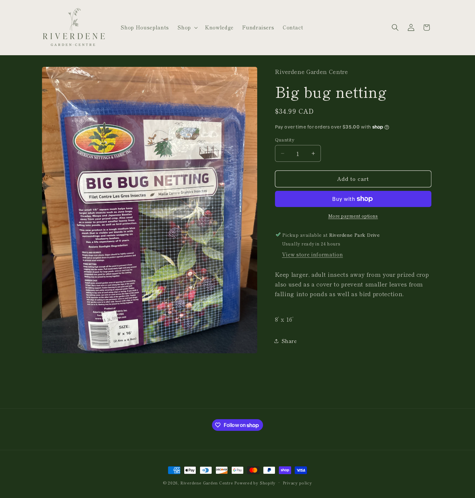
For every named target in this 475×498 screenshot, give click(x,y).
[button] (187, 27)
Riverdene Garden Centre (206, 482)
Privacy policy (297, 482)
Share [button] (289, 340)
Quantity (285, 139)
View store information (312, 254)
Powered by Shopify (255, 482)
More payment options (353, 216)
